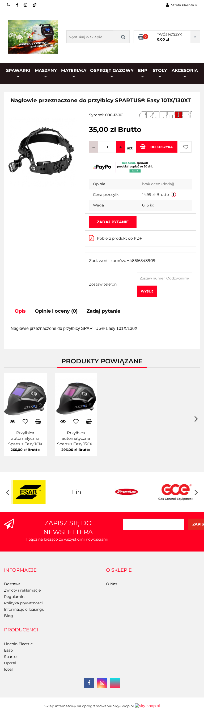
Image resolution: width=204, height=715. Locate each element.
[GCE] (175, 492)
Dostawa (12, 584)
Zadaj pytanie (113, 221)
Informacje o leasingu (24, 609)
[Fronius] (126, 492)
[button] (20, 570)
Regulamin (14, 596)
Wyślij (147, 291)
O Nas (111, 584)
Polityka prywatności (23, 603)
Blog (8, 615)
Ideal (8, 669)
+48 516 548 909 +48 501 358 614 (9, 5)
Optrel (10, 663)
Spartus (11, 656)
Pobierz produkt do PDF (119, 238)
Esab (8, 650)
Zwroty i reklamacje (22, 590)
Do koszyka (161, 147)
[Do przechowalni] (186, 147)
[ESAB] (28, 492)
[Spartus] (165, 114)
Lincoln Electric (18, 643)
